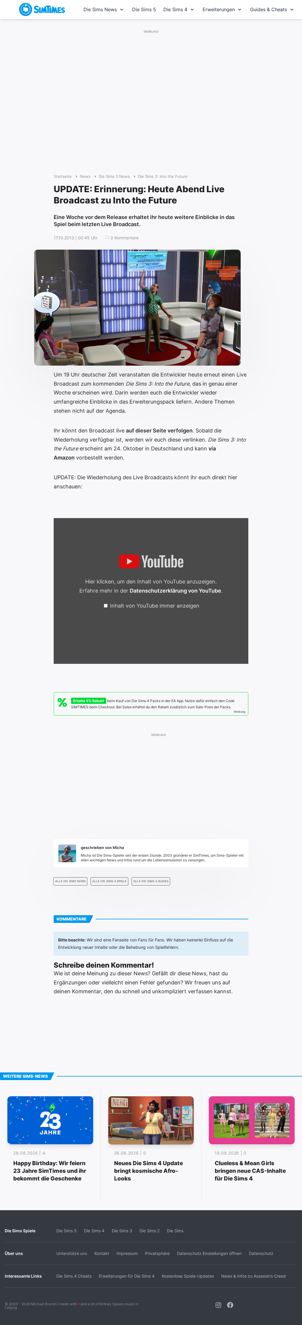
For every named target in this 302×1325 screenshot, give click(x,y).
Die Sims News (100, 9)
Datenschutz (261, 1253)
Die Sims (175, 1230)
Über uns (14, 1253)
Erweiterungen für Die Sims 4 (127, 1275)
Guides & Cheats (268, 9)
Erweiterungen (219, 9)
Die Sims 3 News (114, 176)
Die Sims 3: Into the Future (163, 176)
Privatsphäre (157, 1253)
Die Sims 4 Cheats (73, 1275)
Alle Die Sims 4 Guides (150, 881)
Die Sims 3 (122, 1230)
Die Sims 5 (144, 9)
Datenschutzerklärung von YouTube (175, 591)
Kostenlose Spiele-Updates (188, 1275)
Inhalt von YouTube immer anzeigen (154, 606)
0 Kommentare (125, 238)
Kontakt (101, 1253)
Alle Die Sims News (70, 881)
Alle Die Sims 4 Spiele (109, 881)
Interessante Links (23, 1275)
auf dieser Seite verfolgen (159, 430)
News (85, 176)
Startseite (63, 176)
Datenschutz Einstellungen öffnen (209, 1253)
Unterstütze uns (71, 1253)
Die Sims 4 (175, 9)
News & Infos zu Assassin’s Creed (253, 1275)
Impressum (127, 1253)
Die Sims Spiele (20, 1230)
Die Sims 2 (149, 1230)
